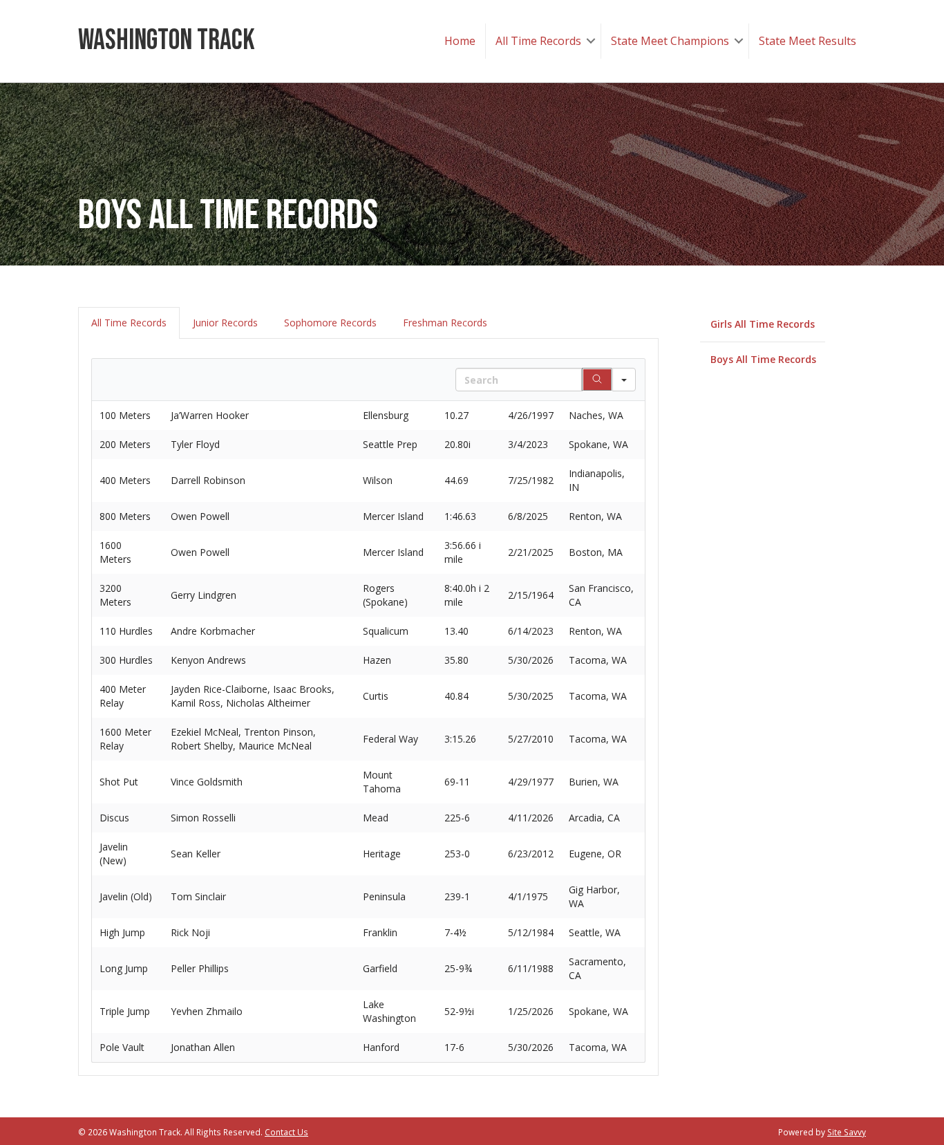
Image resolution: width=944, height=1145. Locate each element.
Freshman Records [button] (445, 322)
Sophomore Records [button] (330, 322)
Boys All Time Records (763, 359)
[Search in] (624, 379)
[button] (591, 41)
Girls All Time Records (762, 324)
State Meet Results (807, 40)
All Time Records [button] (129, 322)
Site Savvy (846, 1131)
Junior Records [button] (225, 322)
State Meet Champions (670, 40)
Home (459, 40)
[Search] (597, 379)
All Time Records (538, 40)
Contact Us (286, 1131)
